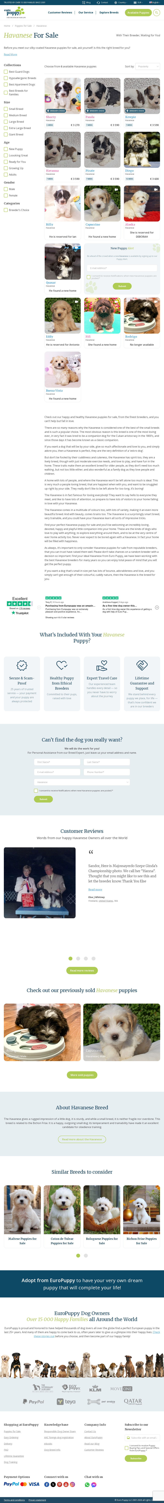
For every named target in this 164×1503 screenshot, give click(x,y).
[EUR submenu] (142, 2)
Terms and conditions (14, 1500)
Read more (95, 889)
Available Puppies (138, 12)
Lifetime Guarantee (14, 1455)
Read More (10, 54)
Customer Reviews (94, 1449)
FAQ (6, 1449)
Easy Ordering (11, 1437)
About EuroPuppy (93, 1437)
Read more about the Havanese (82, 1139)
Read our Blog (91, 1443)
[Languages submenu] (159, 2)
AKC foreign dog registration (59, 1437)
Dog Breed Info (52, 1449)
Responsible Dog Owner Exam (60, 1431)
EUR (139, 2)
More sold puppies (82, 1075)
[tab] (70, 958)
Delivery (8, 1443)
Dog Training (10, 1462)
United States (106, 900)
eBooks (48, 1443)
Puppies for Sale (12, 1431)
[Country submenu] (126, 2)
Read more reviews (82, 970)
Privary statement (37, 1500)
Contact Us (90, 1431)
